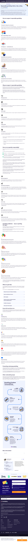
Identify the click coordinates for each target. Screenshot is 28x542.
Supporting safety (3, 3)
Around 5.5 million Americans (5, 99)
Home (1, 496)
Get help (17, 3)
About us (2, 521)
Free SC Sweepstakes (16, 521)
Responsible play (8, 3)
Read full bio (16, 470)
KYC (1, 524)
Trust (3, 496)
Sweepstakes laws (9, 527)
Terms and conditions (10, 524)
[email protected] (10, 289)
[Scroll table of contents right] (27, 3)
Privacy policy (9, 521)
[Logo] (3, 1)
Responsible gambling (3, 527)
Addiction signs (13, 3)
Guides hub (15, 524)
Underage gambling (22, 3)
